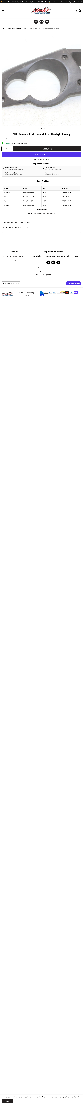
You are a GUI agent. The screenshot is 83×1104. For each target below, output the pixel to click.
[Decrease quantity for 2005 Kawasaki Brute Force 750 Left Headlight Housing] (3, 148)
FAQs (41, 271)
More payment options (41, 159)
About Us (41, 267)
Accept (7, 1101)
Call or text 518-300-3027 (46, 213)
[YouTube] (47, 22)
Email (14, 260)
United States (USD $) (10, 283)
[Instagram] (41, 22)
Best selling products (14, 28)
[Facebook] (36, 22)
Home (3, 28)
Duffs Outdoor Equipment (41, 275)
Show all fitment (42, 209)
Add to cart (47, 149)
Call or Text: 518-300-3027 (13, 256)
